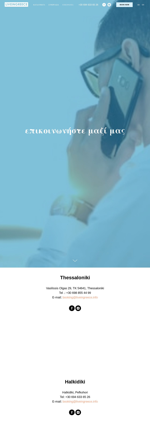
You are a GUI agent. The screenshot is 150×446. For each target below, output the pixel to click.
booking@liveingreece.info (80, 297)
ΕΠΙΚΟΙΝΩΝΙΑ (67, 5)
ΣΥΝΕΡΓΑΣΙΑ (54, 5)
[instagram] (109, 4)
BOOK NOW (124, 5)
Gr (138, 5)
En (143, 5)
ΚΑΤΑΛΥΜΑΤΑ (39, 5)
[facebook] (104, 4)
